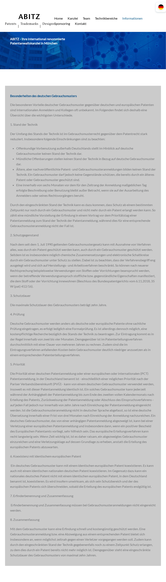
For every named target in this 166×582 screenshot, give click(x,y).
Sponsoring (62, 23)
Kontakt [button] (80, 23)
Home (58, 18)
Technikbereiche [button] (106, 18)
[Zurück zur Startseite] (29, 21)
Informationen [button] (132, 18)
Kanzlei (73, 18)
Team (86, 18)
